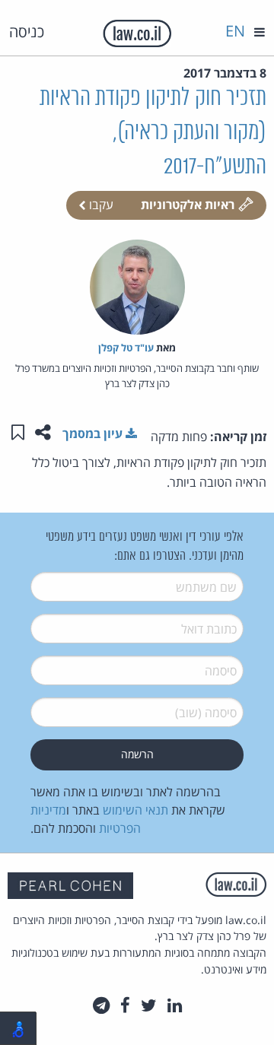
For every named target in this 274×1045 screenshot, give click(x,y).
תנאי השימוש (135, 810)
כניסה (26, 31)
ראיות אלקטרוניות (187, 204)
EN (235, 31)
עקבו (99, 204)
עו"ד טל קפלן (126, 347)
